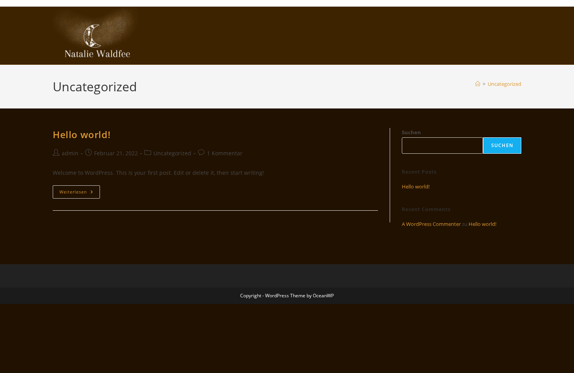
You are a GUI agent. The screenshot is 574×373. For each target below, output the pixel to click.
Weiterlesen (79, 193)
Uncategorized (504, 83)
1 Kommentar (224, 153)
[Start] (477, 83)
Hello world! (82, 134)
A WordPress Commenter (431, 223)
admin (70, 153)
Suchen (411, 132)
